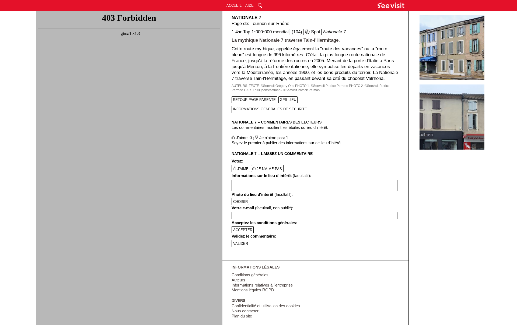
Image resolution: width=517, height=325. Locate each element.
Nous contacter (245, 311)
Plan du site (242, 316)
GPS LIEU (288, 100)
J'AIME (242, 169)
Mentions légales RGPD (253, 290)
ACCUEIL (234, 5)
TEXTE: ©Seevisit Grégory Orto (271, 86)
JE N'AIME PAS (269, 169)
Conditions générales (250, 275)
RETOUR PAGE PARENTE (254, 100)
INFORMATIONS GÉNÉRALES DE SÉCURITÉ (270, 109)
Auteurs (238, 280)
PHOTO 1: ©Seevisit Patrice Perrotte (321, 86)
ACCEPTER (242, 230)
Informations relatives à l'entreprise (262, 285)
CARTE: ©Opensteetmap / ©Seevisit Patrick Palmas (282, 90)
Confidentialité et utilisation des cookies (266, 306)
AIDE (249, 5)
